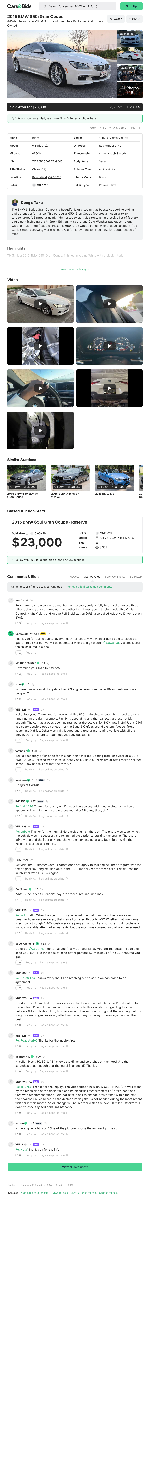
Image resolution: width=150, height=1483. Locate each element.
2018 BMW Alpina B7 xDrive (65, 495)
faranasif (21, 750)
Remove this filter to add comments (89, 586)
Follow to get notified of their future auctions (50, 560)
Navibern (21, 780)
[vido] (11, 684)
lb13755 (20, 801)
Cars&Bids (21, 633)
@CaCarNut (111, 643)
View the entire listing (73, 269)
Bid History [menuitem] (136, 576)
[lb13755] (11, 801)
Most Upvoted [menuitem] (91, 576)
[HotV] (11, 600)
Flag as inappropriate (52, 623)
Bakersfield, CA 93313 (46, 177)
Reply (29, 623)
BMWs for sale (59, 1192)
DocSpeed (21, 889)
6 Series (37, 145)
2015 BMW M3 (105, 493)
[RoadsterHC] (11, 1056)
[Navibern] (11, 780)
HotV (18, 600)
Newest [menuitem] (74, 576)
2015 (70, 1185)
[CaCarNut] (31, 533)
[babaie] (11, 1123)
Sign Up (131, 6)
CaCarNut (41, 533)
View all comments (75, 1167)
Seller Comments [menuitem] (115, 576)
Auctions (12, 1185)
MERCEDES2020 (25, 663)
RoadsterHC (22, 1056)
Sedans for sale (108, 1192)
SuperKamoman (25, 943)
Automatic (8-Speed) (31, 1185)
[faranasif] (11, 751)
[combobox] (77, 6)
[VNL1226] (34, 185)
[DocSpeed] (11, 889)
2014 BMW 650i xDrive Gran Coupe (22, 495)
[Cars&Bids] (11, 633)
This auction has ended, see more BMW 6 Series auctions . (56, 118)
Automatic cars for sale (34, 1192)
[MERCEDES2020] (11, 663)
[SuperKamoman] (11, 943)
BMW (35, 137)
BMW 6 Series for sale (83, 1192)
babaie (19, 1123)
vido (18, 684)
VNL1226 (42, 185)
